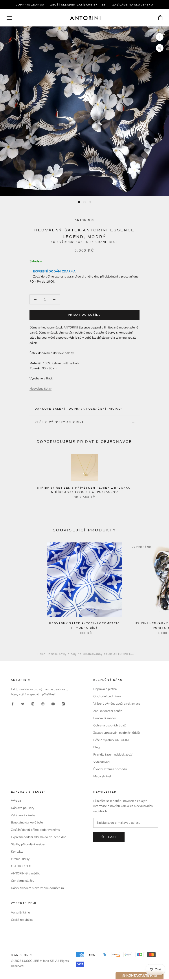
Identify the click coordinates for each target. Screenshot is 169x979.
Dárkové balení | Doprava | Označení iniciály (79, 408)
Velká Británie (20, 912)
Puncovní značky (104, 718)
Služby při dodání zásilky (28, 844)
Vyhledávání (101, 762)
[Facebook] (12, 703)
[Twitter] (22, 703)
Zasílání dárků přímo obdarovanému (35, 830)
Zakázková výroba (23, 815)
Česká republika (22, 920)
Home (41, 654)
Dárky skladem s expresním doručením (37, 888)
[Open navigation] (9, 18)
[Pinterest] (42, 703)
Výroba (16, 801)
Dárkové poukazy (22, 808)
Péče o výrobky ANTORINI (59, 422)
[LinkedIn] (63, 703)
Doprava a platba (105, 689)
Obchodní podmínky (107, 696)
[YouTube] (53, 703)
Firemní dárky (20, 859)
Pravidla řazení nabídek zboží (112, 754)
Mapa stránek (102, 776)
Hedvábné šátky (40, 388)
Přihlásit (109, 836)
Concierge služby (22, 881)
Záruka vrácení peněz (107, 711)
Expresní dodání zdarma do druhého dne (38, 837)
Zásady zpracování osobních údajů (116, 733)
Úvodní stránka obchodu (110, 769)
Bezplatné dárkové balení (28, 822)
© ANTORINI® (21, 955)
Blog (96, 747)
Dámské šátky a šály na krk (67, 654)
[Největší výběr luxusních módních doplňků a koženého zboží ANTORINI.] (85, 18)
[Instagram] (32, 703)
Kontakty (17, 852)
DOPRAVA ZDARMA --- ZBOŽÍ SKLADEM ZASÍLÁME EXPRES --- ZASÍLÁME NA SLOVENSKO (84, 4)
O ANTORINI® (21, 866)
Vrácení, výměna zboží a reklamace (116, 703)
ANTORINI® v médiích (26, 873)
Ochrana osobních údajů (109, 725)
